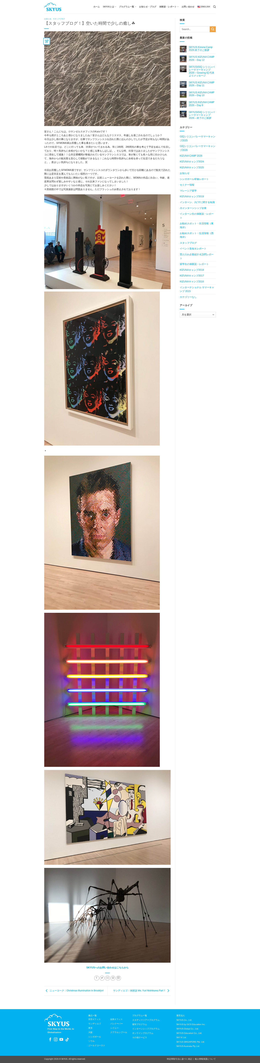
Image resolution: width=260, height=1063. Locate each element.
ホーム (96, 6)
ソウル (91, 1041)
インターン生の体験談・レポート (197, 216)
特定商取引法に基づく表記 (179, 1059)
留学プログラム (139, 1024)
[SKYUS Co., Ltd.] (59, 7)
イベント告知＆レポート (193, 248)
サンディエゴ (94, 1023)
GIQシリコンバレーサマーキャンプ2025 (197, 138)
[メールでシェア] (107, 978)
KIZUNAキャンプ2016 (192, 281)
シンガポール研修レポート (194, 179)
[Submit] (213, 29)
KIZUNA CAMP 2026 (191, 155)
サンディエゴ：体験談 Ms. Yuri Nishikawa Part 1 (139, 990)
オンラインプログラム (142, 1033)
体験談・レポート (167, 6)
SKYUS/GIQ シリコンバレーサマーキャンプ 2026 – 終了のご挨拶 (202, 115)
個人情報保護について (205, 1059)
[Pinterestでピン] (112, 978)
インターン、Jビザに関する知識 (197, 202)
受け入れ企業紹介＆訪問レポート (197, 256)
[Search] (214, 7)
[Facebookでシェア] (96, 978)
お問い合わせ (188, 6)
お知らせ (47, 19)
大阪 (90, 1032)
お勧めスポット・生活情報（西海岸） (197, 235)
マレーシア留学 (188, 190)
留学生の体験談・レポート (194, 264)
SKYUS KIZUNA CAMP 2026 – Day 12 (201, 58)
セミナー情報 (187, 185)
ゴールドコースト (96, 1045)
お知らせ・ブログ (147, 6)
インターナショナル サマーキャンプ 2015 (197, 289)
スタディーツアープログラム (146, 1020)
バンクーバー (116, 1023)
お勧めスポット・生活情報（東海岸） (197, 225)
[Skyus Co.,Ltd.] (57, 1020)
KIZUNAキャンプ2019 (192, 196)
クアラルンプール (118, 1032)
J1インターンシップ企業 (193, 208)
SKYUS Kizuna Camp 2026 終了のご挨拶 (200, 48)
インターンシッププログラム (146, 1029)
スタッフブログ (59, 19)
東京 (90, 1028)
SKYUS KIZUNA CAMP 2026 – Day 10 (201, 94)
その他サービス (139, 1037)
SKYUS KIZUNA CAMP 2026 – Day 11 (201, 84)
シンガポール (94, 1036)
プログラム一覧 (126, 6)
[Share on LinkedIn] (118, 978)
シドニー (114, 1028)
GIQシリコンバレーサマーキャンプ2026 (197, 148)
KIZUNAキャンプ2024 (192, 161)
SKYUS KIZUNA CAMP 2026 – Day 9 (201, 103)
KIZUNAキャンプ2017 (192, 275)
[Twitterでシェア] (102, 978)
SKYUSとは (108, 6)
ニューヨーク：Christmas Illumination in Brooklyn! (76, 990)
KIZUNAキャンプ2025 (192, 167)
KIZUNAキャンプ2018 (192, 270)
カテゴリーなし (188, 297)
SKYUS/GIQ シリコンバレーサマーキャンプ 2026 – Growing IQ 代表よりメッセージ (202, 71)
